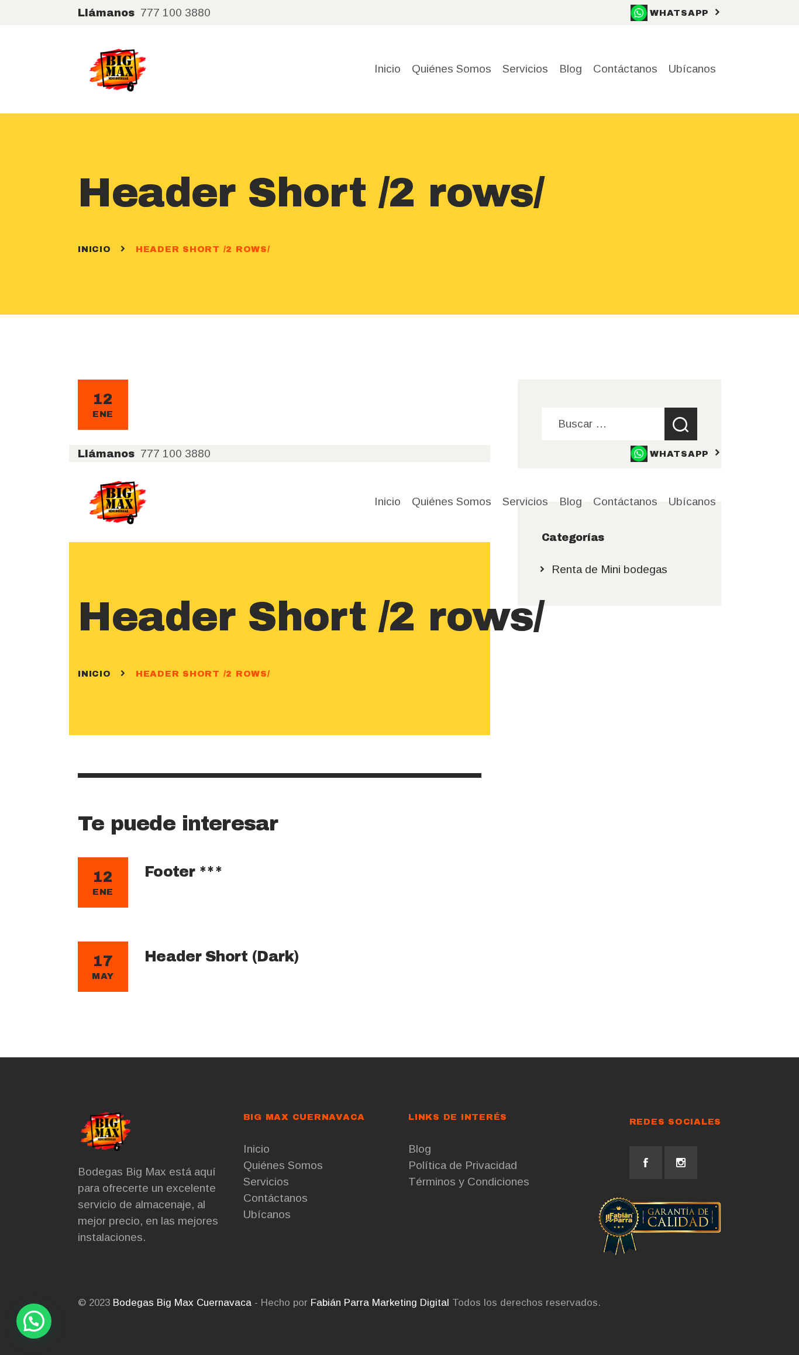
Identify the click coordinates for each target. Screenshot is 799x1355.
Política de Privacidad (462, 1165)
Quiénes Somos (283, 1165)
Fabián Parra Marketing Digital (380, 1302)
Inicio (94, 249)
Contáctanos (275, 1198)
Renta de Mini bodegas (609, 569)
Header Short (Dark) (221, 956)
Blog (419, 1149)
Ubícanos (267, 1214)
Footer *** (183, 872)
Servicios (266, 1181)
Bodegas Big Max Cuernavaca (182, 1302)
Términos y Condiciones (468, 1181)
